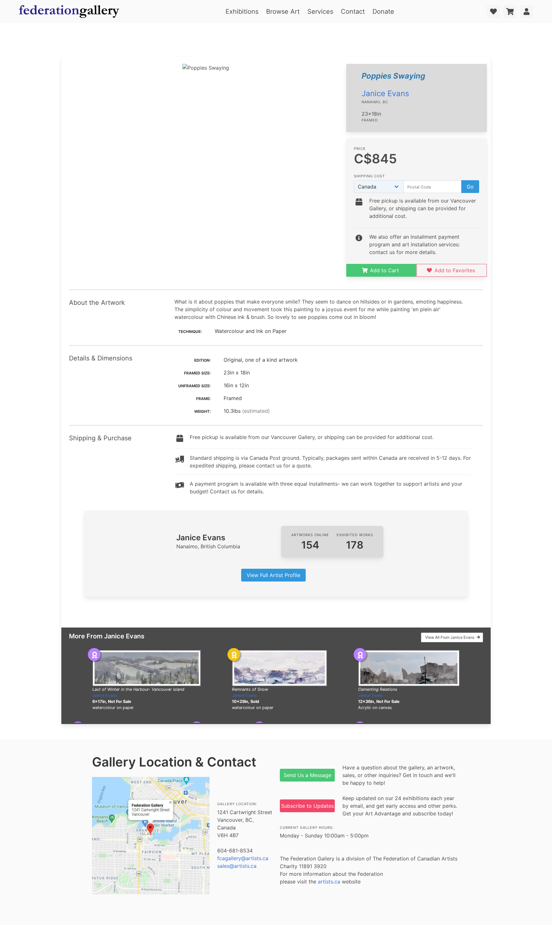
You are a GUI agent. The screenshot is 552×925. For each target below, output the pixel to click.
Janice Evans (385, 93)
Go (470, 186)
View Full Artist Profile (273, 575)
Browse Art (283, 11)
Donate (383, 11)
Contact (353, 11)
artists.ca (329, 881)
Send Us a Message (307, 775)
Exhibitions (242, 11)
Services (320, 11)
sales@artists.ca (237, 866)
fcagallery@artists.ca (242, 858)
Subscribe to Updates (307, 806)
